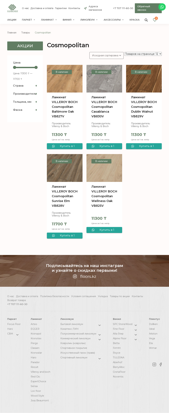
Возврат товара (16, 300)
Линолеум (87, 19)
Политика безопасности (54, 296)
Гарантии (61, 8)
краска (135, 19)
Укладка (103, 296)
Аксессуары (112, 19)
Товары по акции (120, 296)
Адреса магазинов (95, 8)
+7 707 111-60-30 (123, 8)
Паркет (27, 19)
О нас (25, 8)
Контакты (74, 8)
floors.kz (88, 276)
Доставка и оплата (42, 8)
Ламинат (47, 19)
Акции (11, 19)
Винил (67, 19)
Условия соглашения (83, 296)
